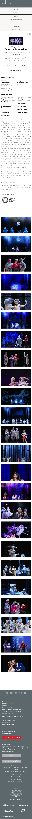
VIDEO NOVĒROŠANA (16, 779)
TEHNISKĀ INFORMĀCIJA (11, 761)
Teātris (16, 9)
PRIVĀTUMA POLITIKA (16, 777)
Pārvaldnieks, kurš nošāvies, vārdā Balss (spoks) (23, 102)
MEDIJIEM (12, 755)
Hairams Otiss (22, 105)
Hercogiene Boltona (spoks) (7, 106)
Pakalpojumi (16, 23)
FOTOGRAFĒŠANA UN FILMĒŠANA (16, 782)
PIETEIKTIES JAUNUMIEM (12, 737)
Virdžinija (6, 111)
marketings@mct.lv (7, 733)
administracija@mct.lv (8, 724)
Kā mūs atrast (16, 29)
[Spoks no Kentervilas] (27, 34)
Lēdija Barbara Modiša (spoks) (24, 98)
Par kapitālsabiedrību (16, 19)
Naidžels (5, 114)
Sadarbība (16, 26)
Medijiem (16, 16)
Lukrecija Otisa (23, 108)
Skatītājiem (16, 13)
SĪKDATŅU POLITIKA (16, 774)
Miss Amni (22, 111)
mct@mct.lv (5, 705)
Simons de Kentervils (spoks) (7, 98)
